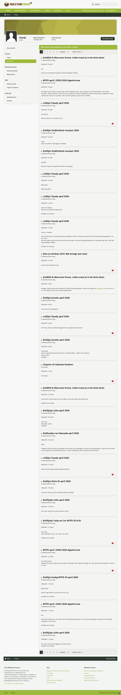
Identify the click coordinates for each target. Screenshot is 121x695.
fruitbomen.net (101, 288)
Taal (6, 692)
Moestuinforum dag (49, 60)
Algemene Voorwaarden (91, 680)
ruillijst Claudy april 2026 (56, 102)
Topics (9, 57)
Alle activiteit (11, 48)
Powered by (108, 692)
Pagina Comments (12, 87)
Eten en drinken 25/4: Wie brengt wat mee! (65, 253)
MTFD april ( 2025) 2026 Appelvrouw (61, 80)
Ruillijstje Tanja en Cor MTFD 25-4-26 (62, 520)
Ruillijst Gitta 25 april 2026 (57, 481)
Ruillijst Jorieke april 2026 (56, 297)
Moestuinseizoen (12, 71)
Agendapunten (11, 97)
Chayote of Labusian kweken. (58, 364)
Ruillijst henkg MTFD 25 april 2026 (60, 577)
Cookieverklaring (89, 675)
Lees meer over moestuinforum (14, 683)
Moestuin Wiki (11, 84)
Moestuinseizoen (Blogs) (54, 680)
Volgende (62, 52)
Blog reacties (11, 74)
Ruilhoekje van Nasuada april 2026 (61, 433)
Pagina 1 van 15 (76, 52)
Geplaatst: (47, 64)
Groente (45, 367)
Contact (86, 673)
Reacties (9, 100)
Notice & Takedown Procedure (93, 671)
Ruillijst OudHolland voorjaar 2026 (61, 130)
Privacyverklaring (89, 678)
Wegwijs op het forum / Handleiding (58, 671)
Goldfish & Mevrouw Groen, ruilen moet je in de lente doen (73, 57)
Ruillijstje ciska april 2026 (56, 410)
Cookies (13, 692)
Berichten (10, 61)
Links (48, 678)
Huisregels (50, 673)
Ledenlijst (50, 675)
